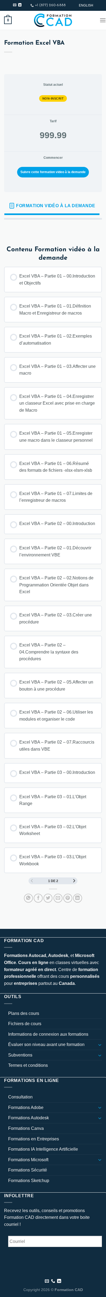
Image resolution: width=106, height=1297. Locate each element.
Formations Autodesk (28, 1118)
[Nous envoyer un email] (14, 5)
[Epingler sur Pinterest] (67, 898)
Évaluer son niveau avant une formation (46, 1044)
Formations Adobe (25, 1107)
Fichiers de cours (24, 1023)
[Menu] (102, 20)
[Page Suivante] (74, 881)
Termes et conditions (28, 1065)
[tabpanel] (53, 228)
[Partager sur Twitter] (47, 898)
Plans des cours (23, 1013)
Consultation (20, 1097)
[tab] (52, 205)
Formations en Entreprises (33, 1139)
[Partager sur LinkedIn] (77, 898)
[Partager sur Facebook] (38, 898)
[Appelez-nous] (53, 1281)
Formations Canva (26, 1128)
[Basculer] (100, 1044)
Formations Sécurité (27, 1170)
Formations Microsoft (28, 1159)
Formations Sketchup (28, 1180)
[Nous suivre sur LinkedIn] (19, 5)
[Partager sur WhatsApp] (28, 898)
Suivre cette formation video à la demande (53, 172)
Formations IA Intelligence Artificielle (43, 1149)
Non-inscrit (53, 98)
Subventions (20, 1055)
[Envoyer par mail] (58, 898)
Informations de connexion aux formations (48, 1034)
